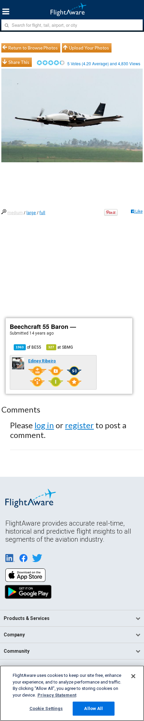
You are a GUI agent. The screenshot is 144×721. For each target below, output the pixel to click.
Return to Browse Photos (33, 48)
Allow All (93, 708)
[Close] (133, 676)
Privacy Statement (57, 695)
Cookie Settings (46, 708)
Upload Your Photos (89, 48)
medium (15, 212)
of (28, 347)
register (79, 425)
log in (44, 425)
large (31, 212)
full (42, 212)
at (60, 347)
